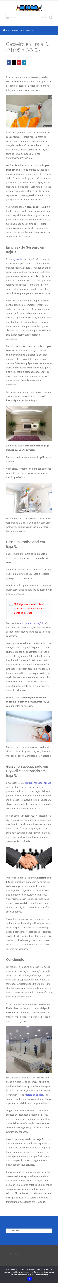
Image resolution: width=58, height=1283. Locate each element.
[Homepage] (29, 7)
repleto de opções (34, 1094)
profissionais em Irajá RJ (31, 623)
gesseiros (18, 259)
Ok (29, 1279)
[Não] (54, 1274)
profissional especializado (38, 782)
